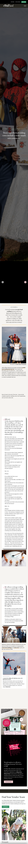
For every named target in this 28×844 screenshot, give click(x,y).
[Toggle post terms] (25, 282)
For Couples (17, 1)
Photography (5, 842)
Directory (24, 1)
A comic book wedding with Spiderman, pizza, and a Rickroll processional (13, 679)
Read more (8, 686)
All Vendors (5, 806)
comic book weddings (7, 647)
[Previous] (3, 826)
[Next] (24, 826)
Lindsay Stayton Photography (21, 364)
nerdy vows (16, 647)
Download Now (8, 781)
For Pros (12, 1)
